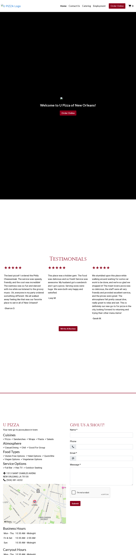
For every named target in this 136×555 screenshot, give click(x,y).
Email (72, 453)
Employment (99, 6)
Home (63, 6)
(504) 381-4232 (14, 480)
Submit (75, 503)
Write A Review (68, 328)
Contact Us (74, 6)
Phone (73, 441)
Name (73, 429)
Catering (86, 6)
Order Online (117, 6)
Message (74, 464)
